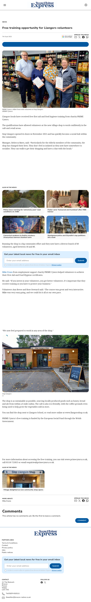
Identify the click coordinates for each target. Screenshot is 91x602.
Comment (82, 520)
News (4, 22)
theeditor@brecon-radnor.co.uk (18, 597)
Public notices (7, 552)
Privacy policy (7, 548)
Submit (81, 260)
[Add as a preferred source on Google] (67, 36)
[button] (5, 5)
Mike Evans (7, 272)
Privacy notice (56, 265)
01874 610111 (14, 594)
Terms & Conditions (9, 543)
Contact (5, 545)
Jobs (3, 550)
